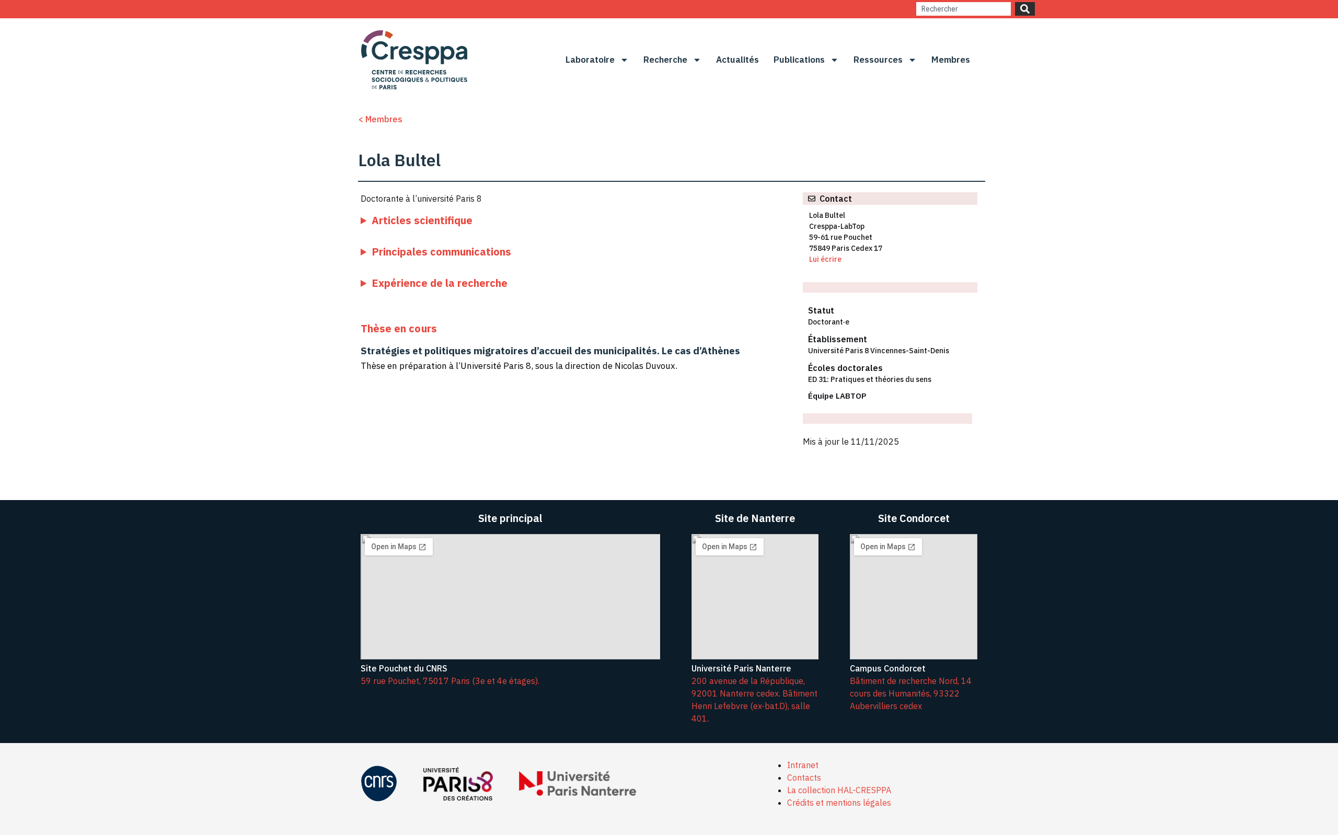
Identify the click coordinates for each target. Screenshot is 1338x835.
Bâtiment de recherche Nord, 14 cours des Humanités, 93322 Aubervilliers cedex (911, 693)
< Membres (380, 119)
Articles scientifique (422, 220)
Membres (950, 59)
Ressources (878, 59)
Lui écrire (825, 259)
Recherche (665, 59)
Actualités (737, 59)
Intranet (802, 765)
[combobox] (963, 9)
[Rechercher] (1025, 9)
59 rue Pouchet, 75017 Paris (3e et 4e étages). (450, 681)
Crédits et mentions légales (839, 802)
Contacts (804, 777)
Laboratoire (590, 59)
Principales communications (441, 252)
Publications (799, 59)
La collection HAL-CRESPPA (839, 790)
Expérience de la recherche (439, 283)
